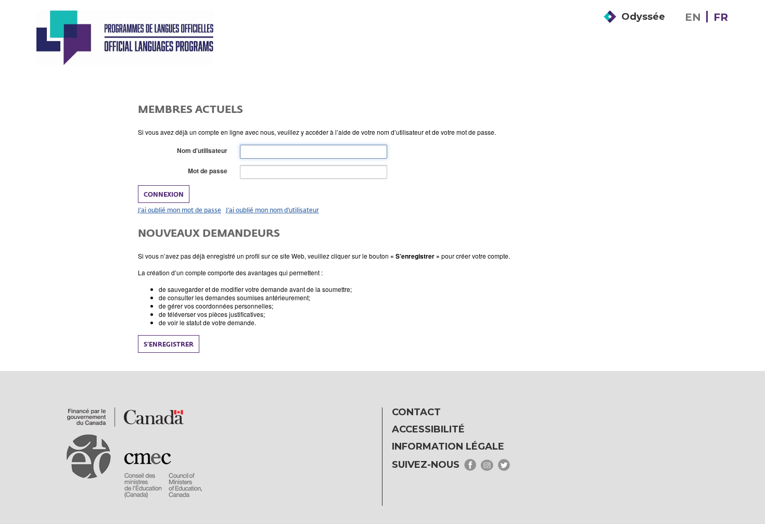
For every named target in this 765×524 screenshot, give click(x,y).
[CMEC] (124, 37)
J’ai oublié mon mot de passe (179, 210)
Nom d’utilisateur (204, 150)
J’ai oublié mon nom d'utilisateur (272, 210)
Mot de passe (210, 170)
